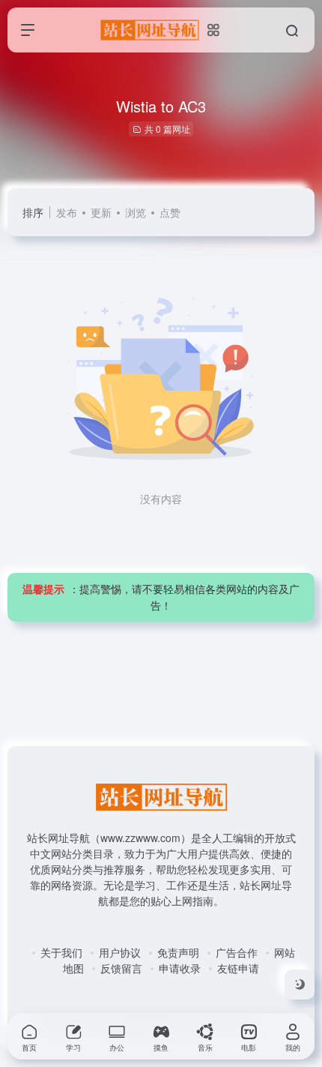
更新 (101, 212)
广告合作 (237, 952)
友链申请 (238, 968)
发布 (66, 212)
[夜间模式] (300, 985)
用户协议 (120, 952)
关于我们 (61, 952)
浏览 (135, 212)
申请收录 (180, 968)
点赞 (170, 212)
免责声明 (178, 952)
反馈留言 (121, 968)
